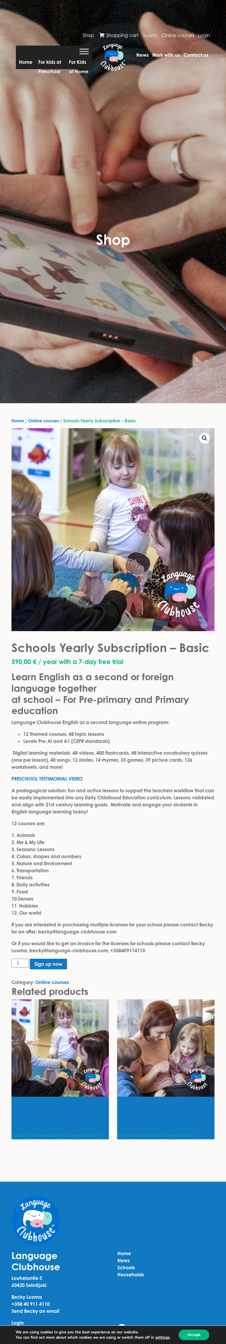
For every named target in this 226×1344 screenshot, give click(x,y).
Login (204, 35)
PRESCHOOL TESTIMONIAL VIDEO (46, 779)
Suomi (150, 35)
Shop (88, 35)
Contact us (196, 55)
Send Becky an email (35, 1311)
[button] (204, 438)
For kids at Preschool (49, 64)
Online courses (178, 35)
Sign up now (48, 964)
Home (25, 62)
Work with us (166, 55)
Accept (193, 1335)
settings (162, 1337)
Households (130, 1275)
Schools (126, 1267)
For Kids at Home (78, 64)
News (142, 55)
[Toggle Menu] (84, 51)
